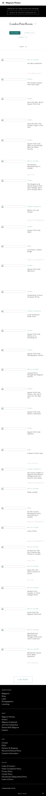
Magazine (5, 694)
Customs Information (10, 753)
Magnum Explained (9, 722)
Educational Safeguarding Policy (14, 777)
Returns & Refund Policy (11, 751)
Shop (4, 696)
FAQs (4, 746)
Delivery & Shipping (10, 748)
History (4, 720)
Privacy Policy (7, 771)
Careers (5, 730)
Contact (5, 743)
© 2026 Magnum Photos (8, 788)
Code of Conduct (8, 766)
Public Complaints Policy (11, 769)
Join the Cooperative (10, 725)
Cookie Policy (7, 774)
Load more (23, 679)
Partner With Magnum (10, 728)
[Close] (43, 793)
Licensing (5, 704)
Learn (4, 699)
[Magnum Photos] (13, 3)
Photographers (7, 702)
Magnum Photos (8, 717)
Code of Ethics (7, 779)
